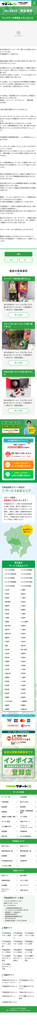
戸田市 (7, 614)
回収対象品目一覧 (7, 851)
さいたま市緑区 (10, 578)
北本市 (7, 653)
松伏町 (7, 681)
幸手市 (7, 665)
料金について (24, 846)
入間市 (23, 614)
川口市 (7, 590)
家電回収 (4, 812)
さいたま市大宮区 (27, 578)
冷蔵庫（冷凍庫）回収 (9, 817)
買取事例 (4, 856)
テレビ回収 (23, 817)
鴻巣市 (7, 622)
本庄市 (23, 637)
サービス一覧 (6, 797)
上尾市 (23, 598)
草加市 (7, 598)
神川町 (23, 693)
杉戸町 (7, 669)
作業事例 (23, 856)
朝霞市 (23, 610)
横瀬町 (23, 705)
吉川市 (7, 649)
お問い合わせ (24, 890)
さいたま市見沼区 (10, 574)
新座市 (7, 606)
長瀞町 (7, 709)
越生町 (23, 697)
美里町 (7, 697)
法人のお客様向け (25, 836)
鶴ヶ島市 (24, 649)
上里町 (23, 677)
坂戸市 (7, 630)
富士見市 (8, 626)
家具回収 (23, 807)
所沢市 (7, 594)
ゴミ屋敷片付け (6, 826)
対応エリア (5, 875)
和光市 (23, 633)
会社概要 (4, 885)
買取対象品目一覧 (25, 851)
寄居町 (7, 677)
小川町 (23, 681)
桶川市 (23, 645)
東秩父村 (24, 709)
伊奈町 (23, 665)
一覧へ (18, 254)
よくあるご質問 (6, 866)
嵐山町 (7, 689)
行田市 (7, 641)
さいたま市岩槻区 (10, 582)
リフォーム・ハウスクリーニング (26, 826)
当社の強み (23, 875)
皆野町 (7, 705)
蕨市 (6, 645)
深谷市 (23, 618)
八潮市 (23, 630)
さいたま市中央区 (27, 582)
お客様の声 (23, 861)
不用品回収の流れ (7, 861)
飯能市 (7, 637)
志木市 (23, 641)
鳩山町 (7, 693)
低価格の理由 (6, 880)
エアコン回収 (6, 821)
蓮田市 (23, 653)
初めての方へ (6, 846)
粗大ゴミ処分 (24, 802)
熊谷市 (23, 602)
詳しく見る (18, 315)
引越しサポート (25, 821)
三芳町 (23, 669)
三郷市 (7, 618)
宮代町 (23, 673)
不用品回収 (23, 797)
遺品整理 (4, 831)
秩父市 (7, 657)
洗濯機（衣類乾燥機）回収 (27, 812)
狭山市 (7, 610)
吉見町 (23, 689)
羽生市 (23, 661)
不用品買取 (5, 802)
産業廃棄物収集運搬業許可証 (13, 916)
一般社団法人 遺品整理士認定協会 (13, 913)
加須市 (23, 626)
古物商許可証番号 (10, 920)
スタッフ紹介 (24, 880)
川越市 (23, 590)
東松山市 (8, 633)
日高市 (23, 657)
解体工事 (4, 836)
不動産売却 (23, 831)
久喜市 (23, 606)
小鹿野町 (24, 701)
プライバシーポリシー (6, 890)
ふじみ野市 (24, 622)
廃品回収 (4, 807)
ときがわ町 (8, 701)
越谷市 (23, 594)
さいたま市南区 (10, 570)
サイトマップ (24, 885)
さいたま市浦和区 (27, 570)
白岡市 (7, 661)
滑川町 (7, 685)
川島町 (23, 685)
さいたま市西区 (26, 586)
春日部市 (8, 602)
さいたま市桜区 (10, 586)
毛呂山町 (8, 673)
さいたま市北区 (26, 574)
